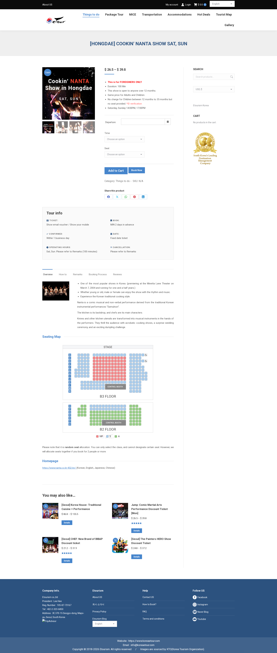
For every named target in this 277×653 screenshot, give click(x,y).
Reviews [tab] (117, 274)
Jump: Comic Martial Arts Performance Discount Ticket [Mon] (149, 509)
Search (231, 77)
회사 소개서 (98, 604)
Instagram (202, 604)
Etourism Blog (99, 618)
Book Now (136, 170)
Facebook (202, 597)
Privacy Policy (99, 611)
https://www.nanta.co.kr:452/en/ (59, 467)
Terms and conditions (153, 618)
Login (188, 4)
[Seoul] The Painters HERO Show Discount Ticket (151, 541)
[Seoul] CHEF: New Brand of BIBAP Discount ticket (82, 541)
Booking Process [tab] (98, 274)
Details (67, 523)
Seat (107, 148)
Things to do (123, 181)
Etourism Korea (201, 105)
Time (107, 133)
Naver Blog (202, 612)
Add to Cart (116, 170)
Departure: (110, 122)
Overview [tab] (48, 274)
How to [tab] (63, 274)
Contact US (148, 597)
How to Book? (149, 604)
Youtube (201, 619)
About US (97, 597)
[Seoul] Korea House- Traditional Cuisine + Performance (81, 507)
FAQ (145, 611)
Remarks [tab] (77, 274)
